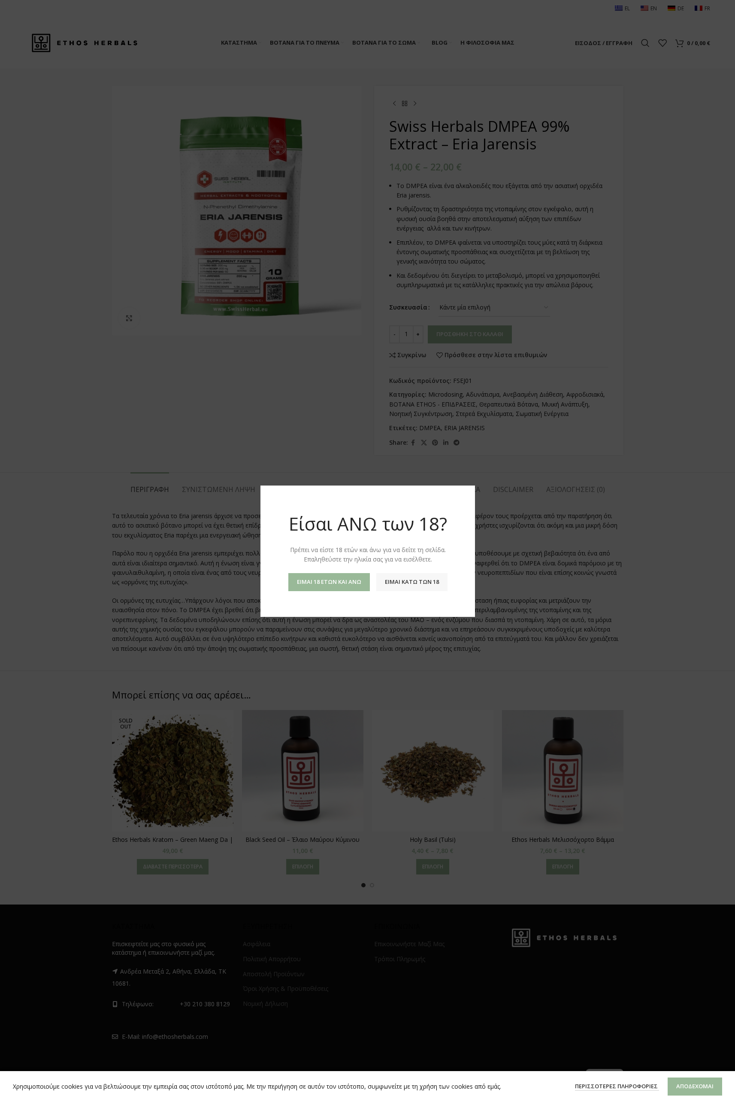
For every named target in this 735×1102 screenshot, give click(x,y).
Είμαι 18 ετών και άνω (328, 581)
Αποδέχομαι (695, 1086)
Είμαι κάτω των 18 (411, 581)
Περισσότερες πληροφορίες (617, 1086)
